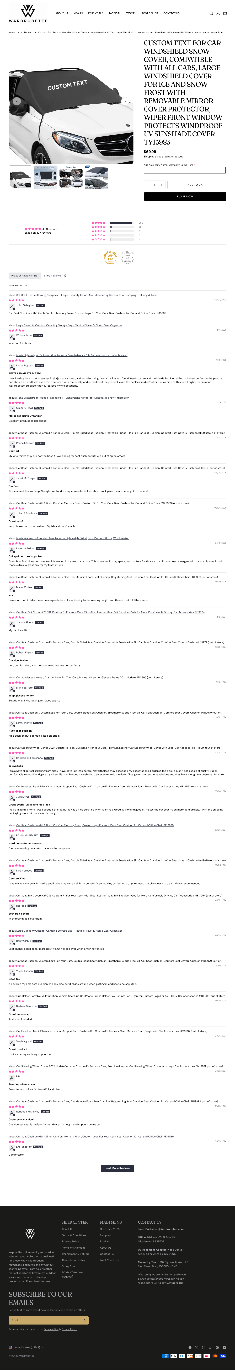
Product (105, 1241)
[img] (41, 229)
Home (12, 32)
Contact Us (107, 1254)
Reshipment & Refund (75, 1254)
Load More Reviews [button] (117, 1168)
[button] (99, 223)
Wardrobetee (26, 1356)
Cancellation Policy (73, 1260)
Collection (26, 32)
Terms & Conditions (74, 1235)
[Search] (211, 13)
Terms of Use (51, 1329)
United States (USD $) (26, 1347)
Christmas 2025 (110, 1229)
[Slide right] (125, 101)
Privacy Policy (70, 1241)
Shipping (149, 156)
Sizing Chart (69, 1266)
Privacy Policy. (69, 1329)
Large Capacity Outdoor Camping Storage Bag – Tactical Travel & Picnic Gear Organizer (69, 325)
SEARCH (67, 1229)
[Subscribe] (84, 1320)
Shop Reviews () (55, 275)
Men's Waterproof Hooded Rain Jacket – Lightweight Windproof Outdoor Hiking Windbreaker (72, 397)
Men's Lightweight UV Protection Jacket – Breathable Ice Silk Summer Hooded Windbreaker (71, 355)
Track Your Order (110, 1260)
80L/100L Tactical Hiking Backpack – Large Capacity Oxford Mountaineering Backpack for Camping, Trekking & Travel (87, 295)
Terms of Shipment (73, 1247)
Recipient (106, 1235)
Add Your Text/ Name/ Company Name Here (168, 164)
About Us (105, 1247)
